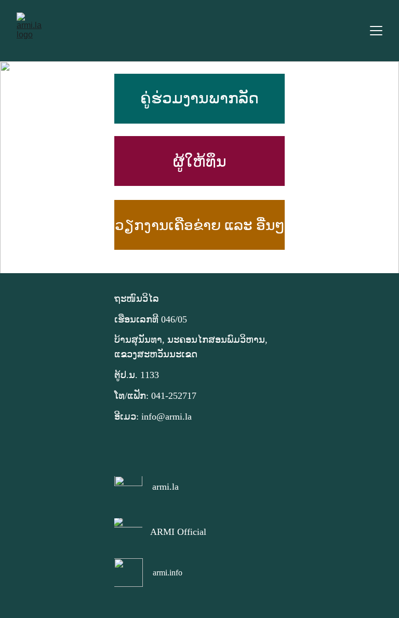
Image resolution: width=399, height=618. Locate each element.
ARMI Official (178, 532)
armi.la (165, 486)
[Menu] (376, 30)
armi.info (167, 572)
